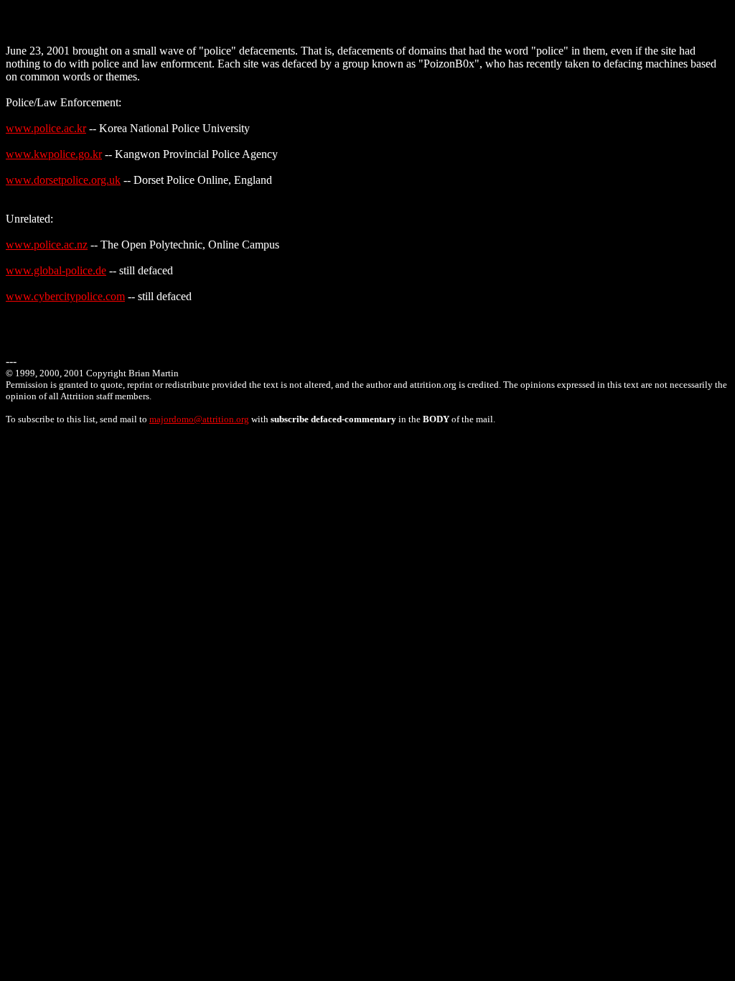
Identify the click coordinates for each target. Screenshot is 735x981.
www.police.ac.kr (46, 128)
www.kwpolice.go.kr (54, 154)
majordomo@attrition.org (199, 419)
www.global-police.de (56, 270)
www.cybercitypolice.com (65, 296)
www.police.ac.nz (47, 244)
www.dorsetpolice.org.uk (63, 180)
